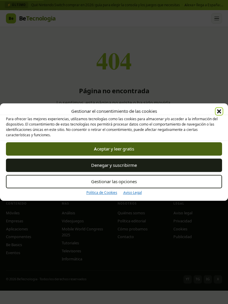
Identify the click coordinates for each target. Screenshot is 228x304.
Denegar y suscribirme (114, 165)
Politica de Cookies (101, 192)
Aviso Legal (132, 192)
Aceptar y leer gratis (114, 149)
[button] (219, 111)
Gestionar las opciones (114, 181)
